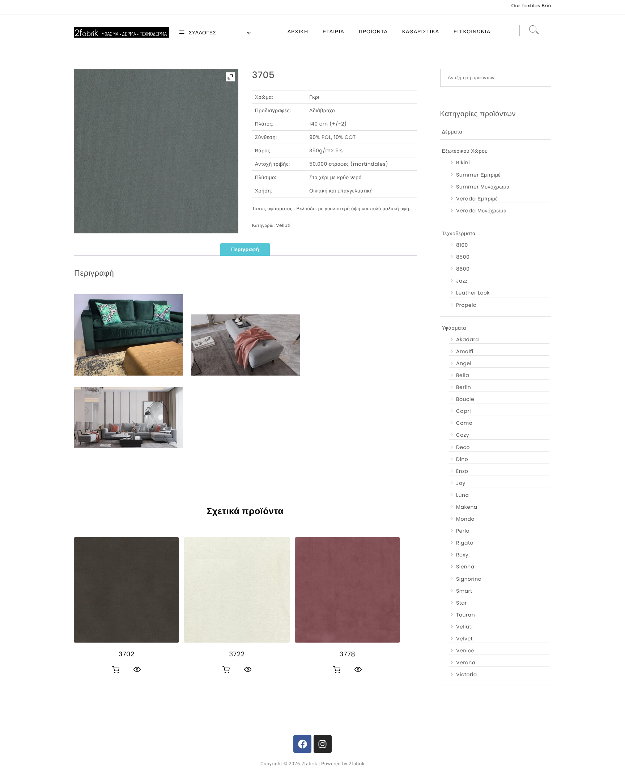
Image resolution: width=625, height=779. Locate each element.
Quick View (137, 669)
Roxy (462, 554)
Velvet (464, 638)
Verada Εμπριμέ (477, 198)
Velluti (283, 226)
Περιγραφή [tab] (245, 249)
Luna (462, 495)
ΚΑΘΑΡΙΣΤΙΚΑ (420, 31)
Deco (463, 447)
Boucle (465, 399)
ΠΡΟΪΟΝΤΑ (373, 31)
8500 (462, 257)
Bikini (463, 162)
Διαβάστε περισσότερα (116, 669)
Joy (460, 483)
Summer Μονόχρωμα (483, 186)
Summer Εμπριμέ (478, 174)
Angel (463, 363)
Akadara (467, 339)
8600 (462, 268)
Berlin (463, 387)
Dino (462, 459)
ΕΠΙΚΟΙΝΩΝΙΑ (472, 31)
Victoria (466, 674)
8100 (462, 245)
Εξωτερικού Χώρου (465, 150)
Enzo (462, 471)
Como (464, 423)
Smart (464, 590)
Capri (463, 411)
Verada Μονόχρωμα (481, 210)
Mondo (465, 518)
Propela (466, 305)
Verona (466, 662)
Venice (465, 650)
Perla (462, 530)
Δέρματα (452, 131)
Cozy (462, 435)
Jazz (462, 280)
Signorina (469, 579)
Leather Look (473, 292)
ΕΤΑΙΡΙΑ (333, 31)
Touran (465, 614)
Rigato (464, 542)
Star (461, 602)
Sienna (465, 566)
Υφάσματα (454, 327)
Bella (462, 375)
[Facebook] (302, 744)
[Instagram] (323, 744)
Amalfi (464, 351)
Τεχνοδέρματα (459, 233)
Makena (466, 507)
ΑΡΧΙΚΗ (298, 31)
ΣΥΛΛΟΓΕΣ (201, 32)
